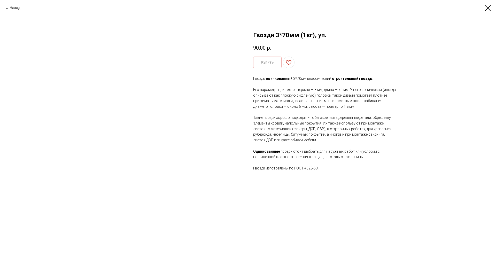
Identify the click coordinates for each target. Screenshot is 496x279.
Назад (15, 8)
